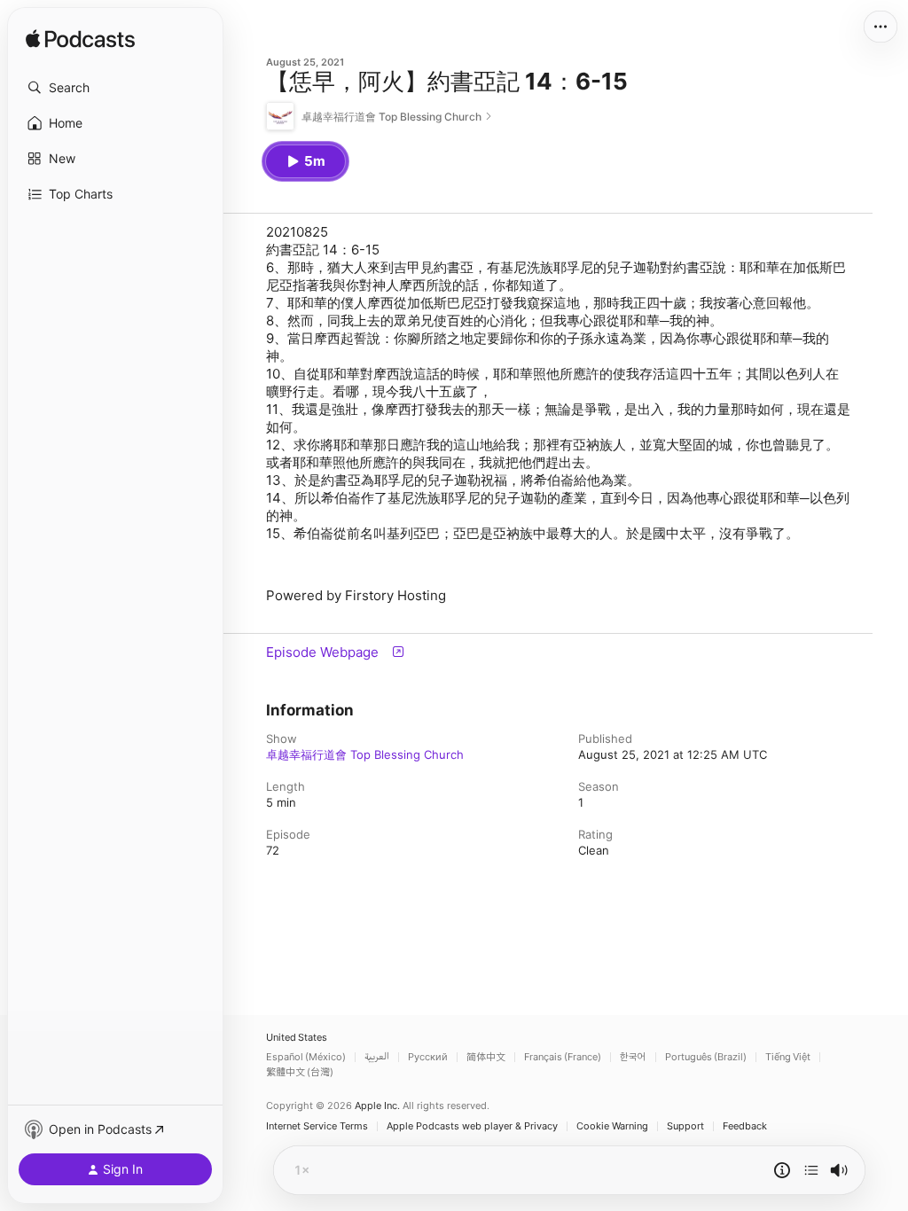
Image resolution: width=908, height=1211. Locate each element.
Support (685, 1126)
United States (296, 1038)
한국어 (633, 1057)
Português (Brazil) (706, 1057)
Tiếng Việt (787, 1057)
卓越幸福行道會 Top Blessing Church (365, 754)
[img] (80, 40)
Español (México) (306, 1057)
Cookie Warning (612, 1126)
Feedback (745, 1126)
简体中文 (485, 1057)
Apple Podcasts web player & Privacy (472, 1126)
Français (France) (562, 1057)
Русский (428, 1057)
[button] (115, 88)
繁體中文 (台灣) (299, 1072)
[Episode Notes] (782, 1170)
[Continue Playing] (811, 1170)
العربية (376, 1057)
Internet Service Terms (317, 1126)
